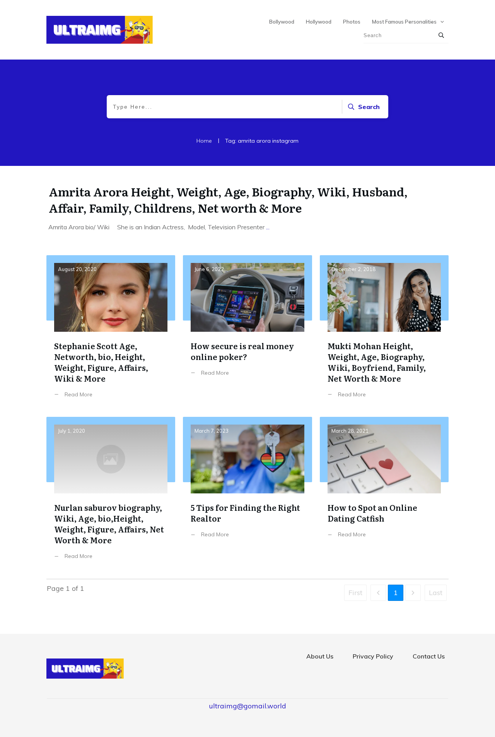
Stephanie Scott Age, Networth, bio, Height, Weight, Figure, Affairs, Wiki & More (110, 332)
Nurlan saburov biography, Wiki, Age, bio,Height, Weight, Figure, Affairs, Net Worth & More (110, 494)
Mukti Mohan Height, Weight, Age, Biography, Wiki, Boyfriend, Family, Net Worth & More (384, 332)
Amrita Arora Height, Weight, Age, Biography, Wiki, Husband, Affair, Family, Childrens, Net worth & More (228, 199)
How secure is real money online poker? (247, 332)
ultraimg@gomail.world (247, 705)
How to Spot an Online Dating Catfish (384, 494)
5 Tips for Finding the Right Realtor (247, 494)
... (268, 227)
